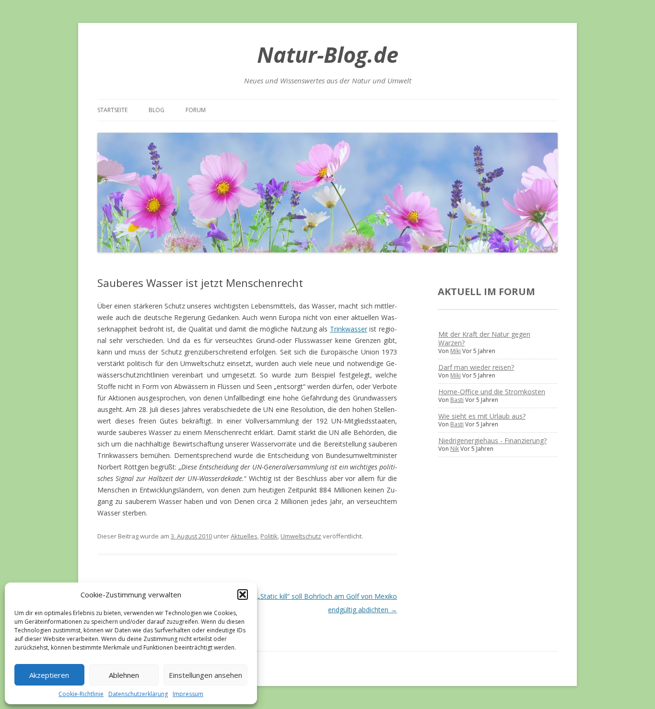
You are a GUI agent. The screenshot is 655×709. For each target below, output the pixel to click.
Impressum (188, 694)
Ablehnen (124, 675)
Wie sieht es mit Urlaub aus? (482, 416)
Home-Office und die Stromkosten (491, 391)
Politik (269, 536)
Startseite (112, 110)
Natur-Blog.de (327, 54)
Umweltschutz (301, 536)
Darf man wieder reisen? (476, 367)
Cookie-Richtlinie (81, 694)
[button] (242, 594)
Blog (156, 110)
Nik (454, 449)
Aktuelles (244, 536)
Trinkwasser (348, 328)
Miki (455, 351)
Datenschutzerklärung (138, 694)
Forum (196, 110)
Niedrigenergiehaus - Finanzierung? (492, 440)
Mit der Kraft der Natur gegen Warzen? (484, 338)
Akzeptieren (49, 675)
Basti (457, 400)
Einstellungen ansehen (205, 675)
